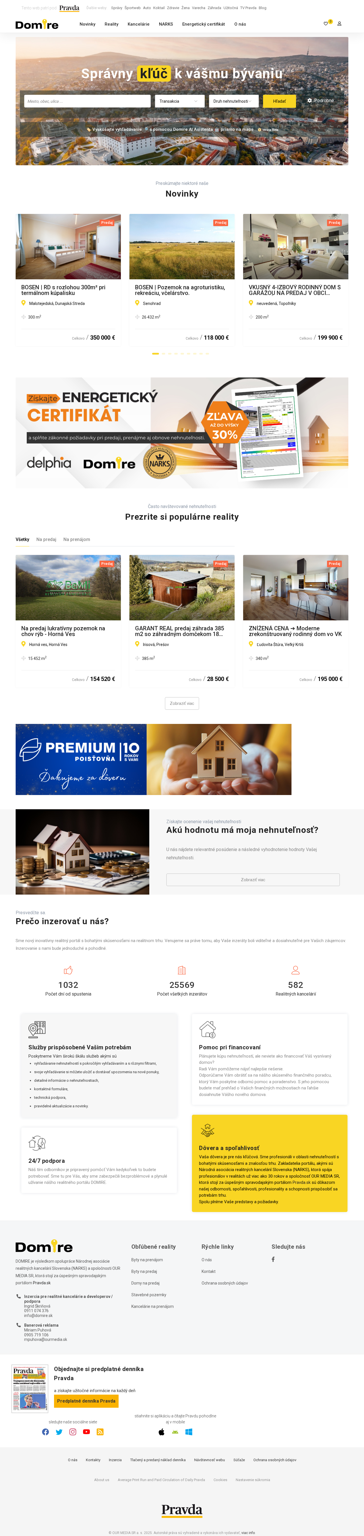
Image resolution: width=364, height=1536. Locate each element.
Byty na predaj (144, 1271)
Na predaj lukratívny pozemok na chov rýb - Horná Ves (63, 631)
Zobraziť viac (182, 703)
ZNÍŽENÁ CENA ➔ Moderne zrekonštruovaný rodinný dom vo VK (295, 631)
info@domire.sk (38, 1315)
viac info (248, 1533)
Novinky (87, 24)
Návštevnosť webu (209, 1460)
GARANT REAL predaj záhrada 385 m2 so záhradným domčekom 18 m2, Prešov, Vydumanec (179, 631)
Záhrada (214, 8)
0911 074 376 (36, 1310)
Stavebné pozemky (148, 1295)
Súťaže (239, 1460)
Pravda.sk (302, 1182)
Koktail (159, 8)
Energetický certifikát (203, 24)
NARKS (166, 24)
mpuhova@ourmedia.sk (45, 1339)
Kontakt (209, 1271)
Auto (147, 8)
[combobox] (87, 101)
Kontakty (93, 1460)
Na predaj (46, 539)
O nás (240, 24)
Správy (116, 8)
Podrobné (323, 100)
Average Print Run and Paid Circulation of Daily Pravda (161, 1480)
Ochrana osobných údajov (225, 1283)
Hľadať (279, 101)
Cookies (220, 1480)
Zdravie (173, 8)
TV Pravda (248, 8)
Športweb (133, 8)
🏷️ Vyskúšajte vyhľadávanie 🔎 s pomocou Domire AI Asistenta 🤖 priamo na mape (170, 129)
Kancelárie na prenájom (152, 1306)
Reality (111, 24)
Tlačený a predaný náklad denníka (158, 1460)
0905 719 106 (36, 1335)
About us (101, 1480)
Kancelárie (139, 24)
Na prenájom (76, 539)
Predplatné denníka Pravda (86, 1401)
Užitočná (231, 8)
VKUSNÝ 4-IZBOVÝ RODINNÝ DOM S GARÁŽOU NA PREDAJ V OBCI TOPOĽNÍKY (295, 290)
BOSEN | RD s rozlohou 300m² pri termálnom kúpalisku (63, 290)
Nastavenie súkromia (253, 1480)
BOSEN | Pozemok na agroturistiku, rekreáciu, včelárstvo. (180, 290)
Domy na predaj (145, 1283)
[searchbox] (88, 101)
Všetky (22, 539)
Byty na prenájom (147, 1260)
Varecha (198, 8)
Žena (185, 8)
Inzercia (115, 1460)
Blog (262, 8)
